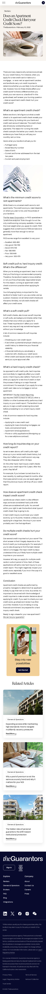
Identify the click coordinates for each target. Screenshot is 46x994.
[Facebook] (20, 914)
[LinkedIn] (5, 914)
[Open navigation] (4, 3)
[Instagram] (27, 914)
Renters (7, 11)
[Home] (23, 2)
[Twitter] (12, 914)
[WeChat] (34, 914)
